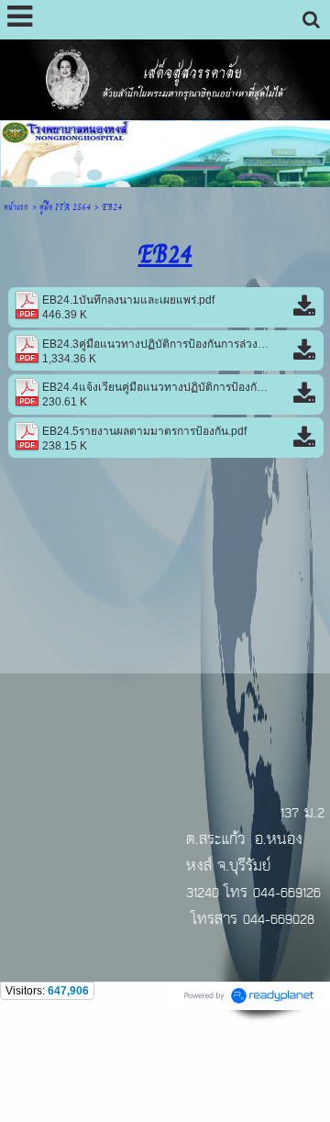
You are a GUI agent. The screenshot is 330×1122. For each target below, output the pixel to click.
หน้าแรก (16, 206)
